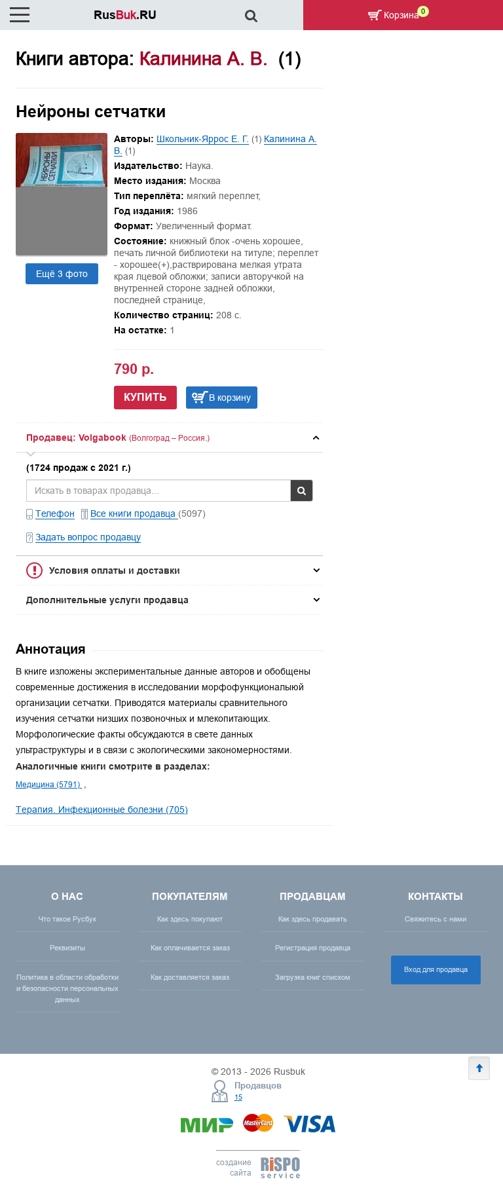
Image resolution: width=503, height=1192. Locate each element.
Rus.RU (125, 15)
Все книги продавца (134, 513)
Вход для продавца (436, 969)
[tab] (169, 437)
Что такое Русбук (67, 918)
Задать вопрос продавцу (88, 537)
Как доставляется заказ (190, 977)
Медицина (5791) (49, 784)
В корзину (230, 397)
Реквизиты (67, 947)
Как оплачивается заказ (190, 947)
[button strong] (169, 437)
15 (238, 1097)
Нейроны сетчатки (91, 111)
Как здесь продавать (312, 918)
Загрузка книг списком (312, 977)
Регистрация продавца (312, 947)
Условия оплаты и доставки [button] (114, 570)
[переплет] (61, 252)
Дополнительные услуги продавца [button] (107, 600)
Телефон (55, 513)
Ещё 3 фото (62, 274)
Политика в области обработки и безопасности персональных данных (67, 988)
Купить (145, 397)
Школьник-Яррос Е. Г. (203, 139)
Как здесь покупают (190, 918)
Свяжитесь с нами (435, 918)
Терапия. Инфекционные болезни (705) (102, 809)
